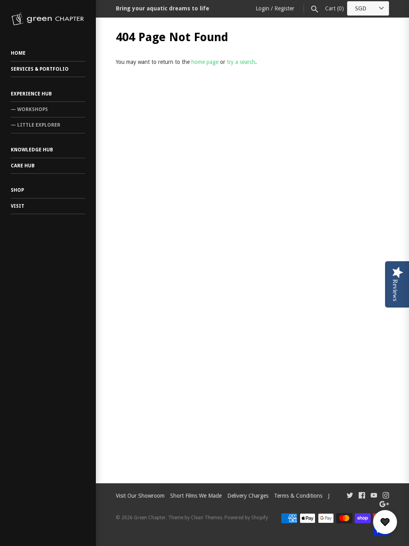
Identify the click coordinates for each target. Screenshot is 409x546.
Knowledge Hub (32, 150)
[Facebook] (362, 496)
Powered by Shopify (246, 517)
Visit (17, 206)
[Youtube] (374, 496)
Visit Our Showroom (140, 495)
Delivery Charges (247, 495)
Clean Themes (206, 517)
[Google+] (384, 505)
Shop (17, 190)
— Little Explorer (35, 125)
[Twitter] (350, 496)
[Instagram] (386, 496)
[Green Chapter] (48, 19)
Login (262, 8)
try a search (241, 62)
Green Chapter (150, 517)
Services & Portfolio (40, 69)
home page (204, 62)
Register (284, 8)
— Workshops (29, 109)
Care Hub (23, 166)
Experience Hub (31, 94)
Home (18, 53)
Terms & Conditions (298, 495)
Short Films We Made (196, 495)
